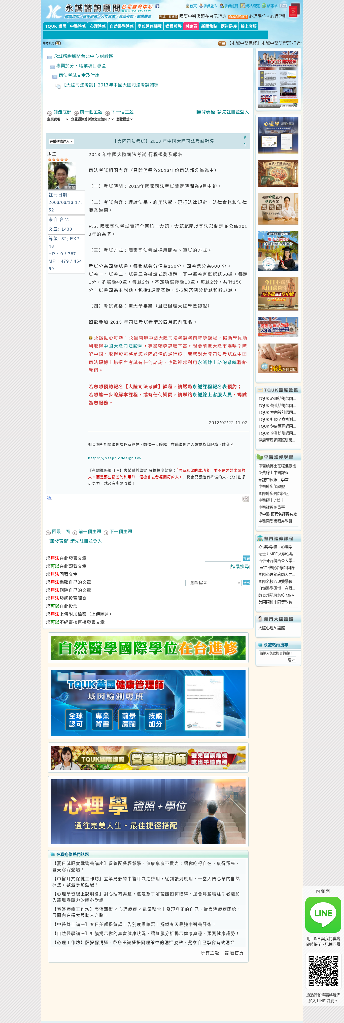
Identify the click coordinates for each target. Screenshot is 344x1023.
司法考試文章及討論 (79, 75)
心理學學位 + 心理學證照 (278, 546)
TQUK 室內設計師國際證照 (278, 412)
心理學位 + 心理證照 (268, 16)
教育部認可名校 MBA (276, 595)
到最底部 (62, 111)
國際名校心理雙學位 (275, 581)
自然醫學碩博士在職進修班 (278, 588)
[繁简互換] (284, 6)
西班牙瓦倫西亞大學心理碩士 (278, 560)
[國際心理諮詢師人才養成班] (278, 335)
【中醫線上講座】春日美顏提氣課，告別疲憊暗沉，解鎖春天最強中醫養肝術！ (134, 924)
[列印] (49, 496)
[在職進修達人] (270, 6)
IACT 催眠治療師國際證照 (278, 567)
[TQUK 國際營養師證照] (148, 758)
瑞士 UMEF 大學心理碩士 (278, 553)
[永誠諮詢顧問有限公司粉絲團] (158, 8)
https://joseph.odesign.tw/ (115, 458)
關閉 (323, 891)
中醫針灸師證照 (271, 486)
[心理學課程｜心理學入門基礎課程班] (278, 185)
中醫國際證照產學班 (275, 521)
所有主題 (210, 952)
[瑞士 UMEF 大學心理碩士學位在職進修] (278, 269)
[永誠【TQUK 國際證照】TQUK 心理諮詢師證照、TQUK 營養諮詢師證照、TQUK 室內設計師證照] (278, 106)
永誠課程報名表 (210, 386)
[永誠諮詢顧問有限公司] (191, 6)
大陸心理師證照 (271, 628)
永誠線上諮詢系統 (217, 362)
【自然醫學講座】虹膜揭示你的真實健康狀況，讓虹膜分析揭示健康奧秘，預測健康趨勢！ (146, 933)
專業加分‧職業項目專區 (81, 65)
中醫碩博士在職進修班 (277, 465)
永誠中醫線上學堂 (273, 479)
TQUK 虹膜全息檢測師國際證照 (278, 419)
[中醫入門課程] (278, 309)
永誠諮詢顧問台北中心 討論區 (83, 56)
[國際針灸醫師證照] (278, 371)
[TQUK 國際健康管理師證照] (148, 703)
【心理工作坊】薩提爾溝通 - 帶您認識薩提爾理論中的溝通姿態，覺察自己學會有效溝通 (143, 942)
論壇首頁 (234, 952)
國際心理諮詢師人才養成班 (278, 574)
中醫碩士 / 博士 (271, 500)
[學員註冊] (229, 6)
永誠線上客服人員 (212, 394)
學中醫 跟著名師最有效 (277, 514)
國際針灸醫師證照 (273, 493)
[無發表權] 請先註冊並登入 (222, 111)
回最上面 (61, 531)
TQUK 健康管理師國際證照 (278, 426)
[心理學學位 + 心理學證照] (278, 152)
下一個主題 (122, 111)
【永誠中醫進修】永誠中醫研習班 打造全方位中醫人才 (264, 43)
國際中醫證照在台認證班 (202, 16)
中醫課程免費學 (271, 507)
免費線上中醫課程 (273, 472)
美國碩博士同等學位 (275, 602)
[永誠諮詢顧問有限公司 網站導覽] (250, 6)
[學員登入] (208, 6)
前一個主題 (91, 111)
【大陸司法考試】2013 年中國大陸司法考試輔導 (110, 84)
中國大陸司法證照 (123, 346)
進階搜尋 (240, 566)
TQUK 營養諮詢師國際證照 (278, 405)
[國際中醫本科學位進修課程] (278, 223)
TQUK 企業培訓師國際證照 (278, 433)
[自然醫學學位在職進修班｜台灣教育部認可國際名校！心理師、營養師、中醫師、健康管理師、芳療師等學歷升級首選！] (148, 648)
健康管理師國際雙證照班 (278, 440)
